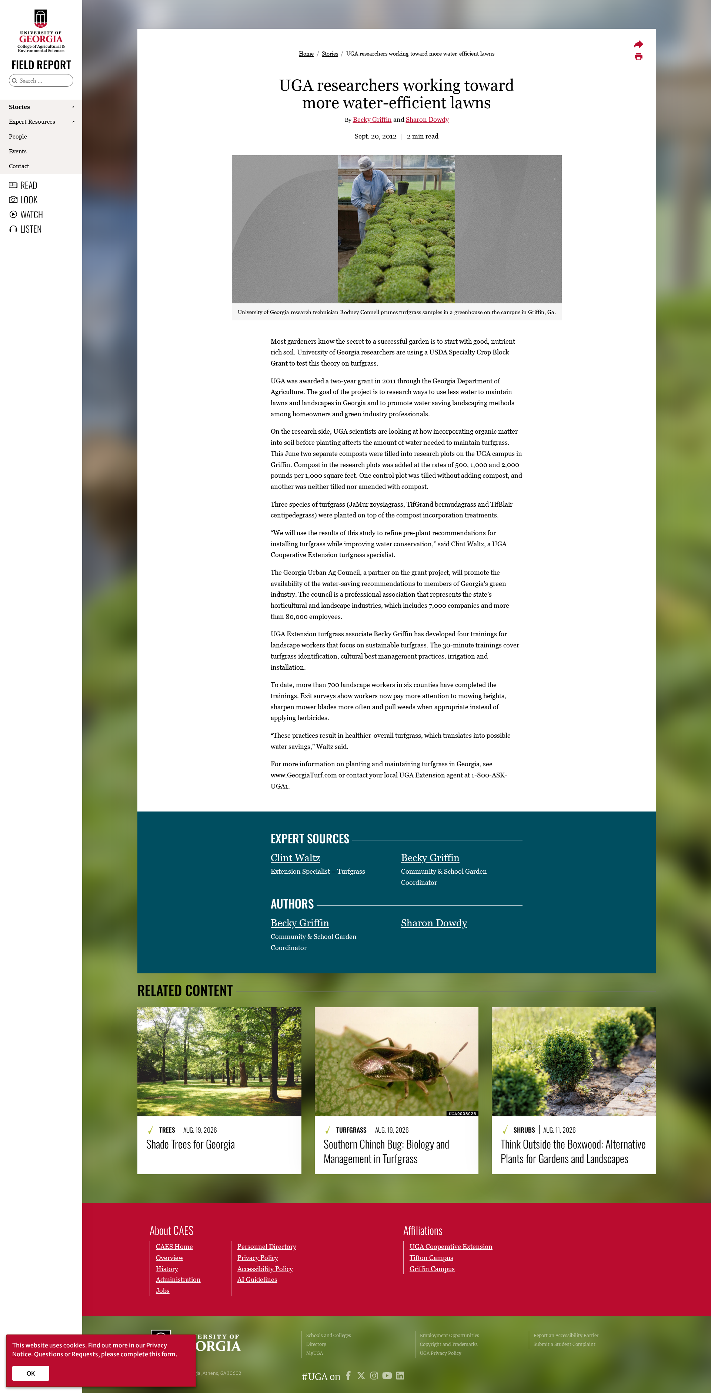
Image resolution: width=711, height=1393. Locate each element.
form (168, 1354)
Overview (169, 1258)
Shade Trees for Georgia (190, 1144)
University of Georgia (206, 1344)
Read (28, 184)
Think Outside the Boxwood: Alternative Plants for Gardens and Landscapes (573, 1151)
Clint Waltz (295, 857)
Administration (178, 1279)
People (18, 136)
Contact (19, 166)
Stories (19, 106)
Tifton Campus (431, 1258)
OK (31, 1373)
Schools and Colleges (328, 1335)
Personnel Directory (266, 1246)
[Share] (638, 44)
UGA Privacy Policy (440, 1353)
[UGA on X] (362, 1377)
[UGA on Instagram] (375, 1377)
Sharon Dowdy (427, 119)
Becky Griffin (372, 119)
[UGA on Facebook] (349, 1377)
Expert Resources (32, 121)
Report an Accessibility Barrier (566, 1335)
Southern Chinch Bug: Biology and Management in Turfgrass (386, 1151)
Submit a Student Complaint (564, 1344)
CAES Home (174, 1246)
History (167, 1269)
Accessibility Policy (265, 1269)
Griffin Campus (432, 1269)
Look (28, 199)
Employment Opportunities (449, 1335)
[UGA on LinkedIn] (400, 1377)
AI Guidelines (257, 1279)
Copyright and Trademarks (449, 1344)
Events (18, 151)
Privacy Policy (257, 1258)
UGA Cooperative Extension (451, 1246)
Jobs (163, 1290)
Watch (31, 214)
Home (306, 53)
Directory (316, 1344)
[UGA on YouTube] (388, 1377)
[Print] (638, 56)
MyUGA (314, 1353)
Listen (30, 228)
